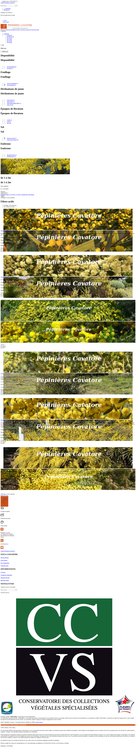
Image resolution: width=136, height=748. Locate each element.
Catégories (6, 33)
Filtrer (2, 196)
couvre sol (8, 29)
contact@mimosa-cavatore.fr (8, 2)
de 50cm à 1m (14, 29)
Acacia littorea (4, 277)
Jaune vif (10, 104)
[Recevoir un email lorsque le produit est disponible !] (1, 254)
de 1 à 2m (20, 29)
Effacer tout (4, 51)
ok (2, 45)
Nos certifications (5, 563)
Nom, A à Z (9, 194)
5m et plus (36, 29)
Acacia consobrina (5, 420)
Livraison (3, 572)
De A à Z (3, 29)
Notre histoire (4, 560)
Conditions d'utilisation (6, 575)
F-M (9, 121)
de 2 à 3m (25, 29)
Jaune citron (11, 100)
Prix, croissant (22, 194)
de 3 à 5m (31, 29)
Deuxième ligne (12, 155)
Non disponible (11, 66)
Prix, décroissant (30, 194)
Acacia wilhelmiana (5, 230)
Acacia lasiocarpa (5, 321)
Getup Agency (39, 722)
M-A (9, 123)
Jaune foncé (11, 101)
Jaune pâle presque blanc (14, 103)
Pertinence (3, 194)
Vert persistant (11, 85)
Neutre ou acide (12, 138)
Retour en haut (5, 495)
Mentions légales (5, 580)
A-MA (9, 120)
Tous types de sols (12, 140)
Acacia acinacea (5, 469)
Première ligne (11, 156)
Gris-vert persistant (12, 83)
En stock (10, 68)
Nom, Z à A (4, 193)
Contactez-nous (4, 565)
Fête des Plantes (5, 557)
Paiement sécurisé (5, 577)
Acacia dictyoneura (5, 373)
